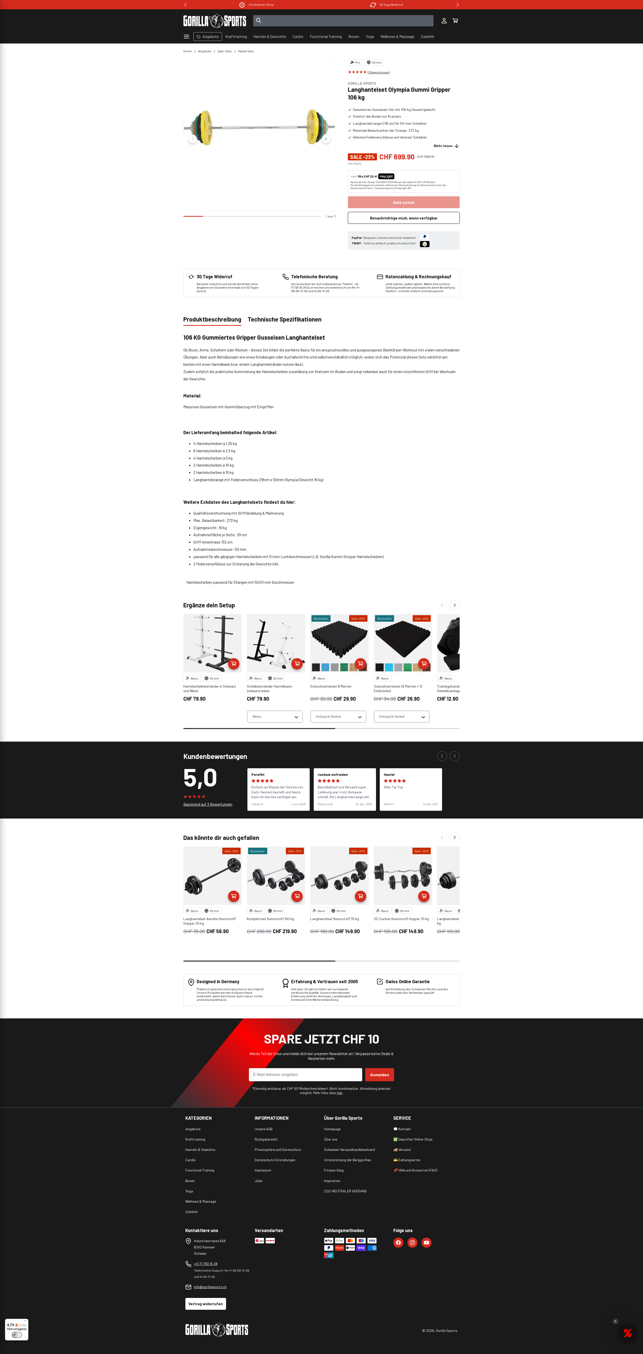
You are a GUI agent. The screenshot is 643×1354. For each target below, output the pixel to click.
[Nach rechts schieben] (326, 139)
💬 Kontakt (402, 1129)
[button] (455, 20)
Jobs (258, 1181)
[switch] (17, 1335)
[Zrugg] (442, 605)
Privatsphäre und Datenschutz (278, 1149)
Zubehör (191, 1211)
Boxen (190, 1181)
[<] (185, 5)
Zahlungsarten (392, 4)
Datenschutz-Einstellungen (275, 1160)
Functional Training (199, 1170)
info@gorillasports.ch (210, 1287)
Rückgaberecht (266, 1139)
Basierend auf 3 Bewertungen (207, 804)
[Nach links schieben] (192, 139)
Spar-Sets (225, 51)
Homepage (332, 1129)
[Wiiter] (455, 605)
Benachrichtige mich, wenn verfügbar (404, 218)
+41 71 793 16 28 (206, 1263)
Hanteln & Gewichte (200, 1149)
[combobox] (343, 20)
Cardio (190, 1160)
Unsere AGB (264, 1129)
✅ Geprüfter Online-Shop (413, 1139)
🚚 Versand (402, 1149)
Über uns (330, 1139)
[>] (458, 5)
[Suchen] (258, 20)
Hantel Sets (246, 51)
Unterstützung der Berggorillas (347, 1160)
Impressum (263, 1170)
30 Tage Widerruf (261, 4)
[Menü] (25, 1322)
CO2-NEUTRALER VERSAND (345, 1191)
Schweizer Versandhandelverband (349, 1149)
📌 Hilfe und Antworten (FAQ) (415, 1170)
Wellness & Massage (200, 1201)
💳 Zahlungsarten (406, 1160)
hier (340, 1093)
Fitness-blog (334, 1170)
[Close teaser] (615, 1321)
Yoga (189, 1191)
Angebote (204, 51)
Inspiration (332, 1181)
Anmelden (379, 1074)
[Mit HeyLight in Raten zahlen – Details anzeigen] (399, 176)
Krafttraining (195, 1139)
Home (187, 51)
